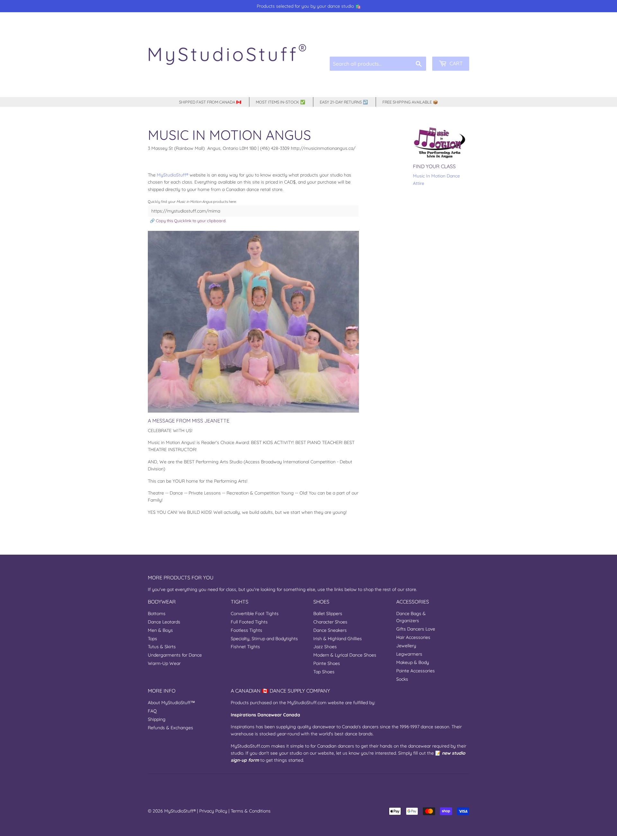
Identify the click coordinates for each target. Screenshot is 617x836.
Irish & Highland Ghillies (337, 638)
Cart (455, 63)
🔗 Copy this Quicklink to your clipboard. (188, 220)
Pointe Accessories (415, 671)
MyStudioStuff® (180, 811)
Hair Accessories (413, 637)
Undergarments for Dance (175, 655)
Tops (152, 638)
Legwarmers (409, 654)
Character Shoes (330, 622)
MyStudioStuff (171, 175)
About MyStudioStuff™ (171, 702)
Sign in (421, 41)
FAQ (152, 711)
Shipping (156, 719)
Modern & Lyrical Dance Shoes (344, 655)
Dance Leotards (164, 622)
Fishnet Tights (245, 647)
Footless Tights (246, 630)
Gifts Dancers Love (415, 629)
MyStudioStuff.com (306, 702)
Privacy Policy (213, 811)
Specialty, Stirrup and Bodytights (264, 638)
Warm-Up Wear (164, 663)
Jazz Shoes (325, 647)
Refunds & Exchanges (170, 728)
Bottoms (156, 613)
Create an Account (452, 41)
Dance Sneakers (330, 630)
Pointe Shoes (326, 663)
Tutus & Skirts (162, 647)
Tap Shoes (324, 672)
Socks (402, 679)
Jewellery (406, 646)
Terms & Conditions (251, 811)
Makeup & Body (412, 662)
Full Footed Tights (249, 622)
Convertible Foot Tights (255, 613)
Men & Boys (160, 630)
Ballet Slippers (327, 613)
